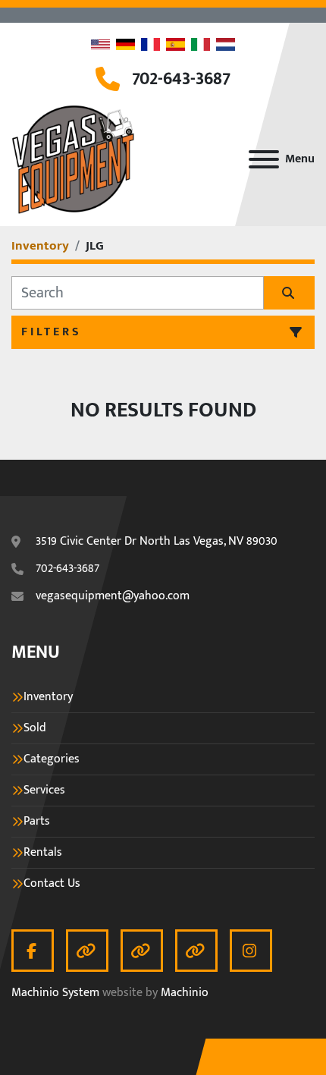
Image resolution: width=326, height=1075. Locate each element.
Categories (52, 759)
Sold (35, 728)
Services (44, 790)
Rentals (43, 853)
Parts (37, 822)
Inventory (48, 697)
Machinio (184, 992)
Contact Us (52, 884)
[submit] (289, 293)
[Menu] (264, 159)
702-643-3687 (181, 79)
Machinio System (55, 992)
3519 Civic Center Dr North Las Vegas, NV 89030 (156, 542)
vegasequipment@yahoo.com (113, 596)
